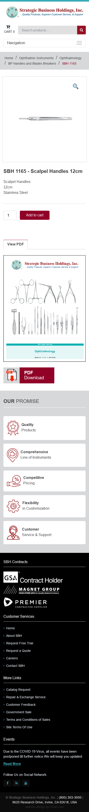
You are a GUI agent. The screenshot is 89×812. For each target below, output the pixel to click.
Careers (12, 658)
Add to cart (34, 215)
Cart (9, 31)
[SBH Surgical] (44, 12)
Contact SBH (15, 666)
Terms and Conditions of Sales (28, 719)
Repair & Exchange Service (26, 697)
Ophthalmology (70, 58)
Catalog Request (18, 689)
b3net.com (57, 807)
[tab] (15, 244)
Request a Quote (18, 651)
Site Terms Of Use (19, 727)
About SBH (14, 635)
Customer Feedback (21, 704)
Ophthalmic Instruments (36, 58)
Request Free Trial (19, 643)
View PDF (15, 244)
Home (9, 58)
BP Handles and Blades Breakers (32, 63)
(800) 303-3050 (70, 797)
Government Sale (18, 712)
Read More (12, 764)
